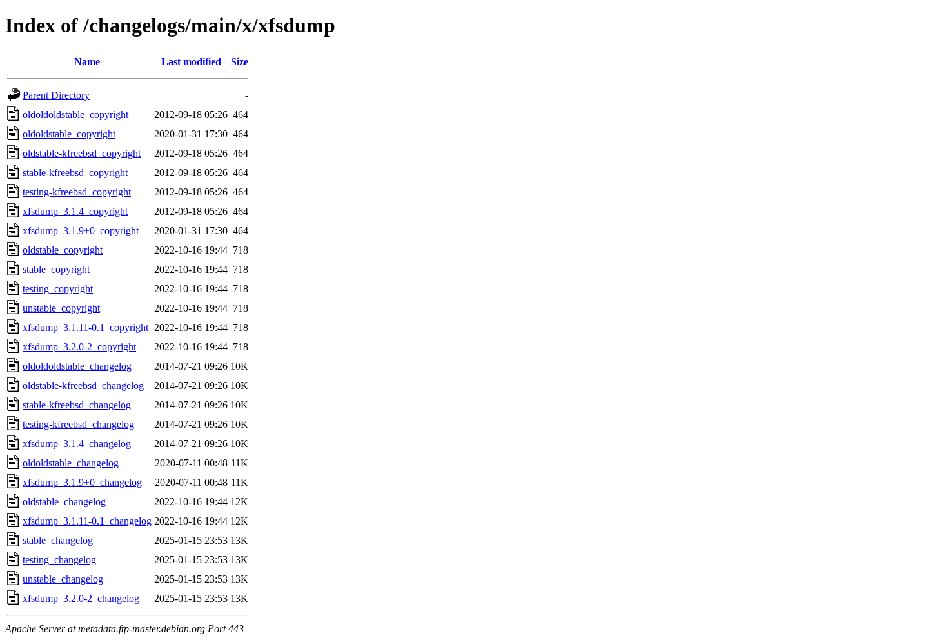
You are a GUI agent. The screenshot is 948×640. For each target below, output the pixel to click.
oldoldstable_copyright (69, 133)
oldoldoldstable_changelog (77, 366)
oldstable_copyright (63, 250)
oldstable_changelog (64, 501)
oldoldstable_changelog (71, 462)
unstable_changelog (63, 579)
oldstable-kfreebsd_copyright (82, 153)
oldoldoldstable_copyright (75, 114)
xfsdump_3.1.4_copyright (75, 211)
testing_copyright (58, 288)
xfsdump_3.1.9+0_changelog (82, 482)
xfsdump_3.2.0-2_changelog (81, 598)
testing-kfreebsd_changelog (78, 424)
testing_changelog (59, 559)
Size (239, 61)
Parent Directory (56, 95)
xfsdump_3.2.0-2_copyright (79, 346)
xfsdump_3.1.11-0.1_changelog (87, 520)
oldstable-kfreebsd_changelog (83, 385)
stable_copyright (56, 269)
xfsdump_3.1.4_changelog (77, 443)
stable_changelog (58, 540)
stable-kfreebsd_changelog (77, 404)
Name (87, 61)
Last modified (191, 61)
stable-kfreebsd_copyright (75, 172)
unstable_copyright (61, 308)
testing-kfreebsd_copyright (77, 191)
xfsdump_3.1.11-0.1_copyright (85, 327)
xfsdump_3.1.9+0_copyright (81, 230)
